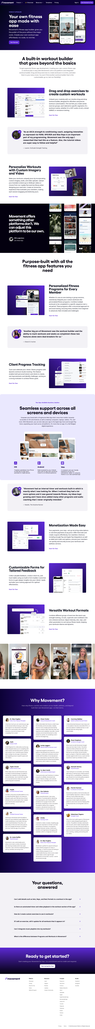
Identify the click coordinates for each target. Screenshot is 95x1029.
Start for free (53, 315)
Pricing (30, 983)
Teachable (62, 992)
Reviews (46, 985)
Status (30, 988)
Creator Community (48, 990)
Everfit (61, 1010)
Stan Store (62, 983)
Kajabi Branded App (64, 997)
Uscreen (61, 1003)
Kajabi (61, 994)
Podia (61, 1015)
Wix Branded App (63, 999)
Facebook (77, 981)
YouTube (77, 985)
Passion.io (62, 981)
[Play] (15, 661)
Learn (45, 981)
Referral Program (33, 990)
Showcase (31, 981)
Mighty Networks (63, 988)
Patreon (61, 1012)
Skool (61, 990)
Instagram (77, 983)
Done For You (32, 985)
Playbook (62, 1006)
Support (46, 983)
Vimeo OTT (62, 1001)
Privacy (60, 1026)
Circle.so (61, 985)
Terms (65, 1026)
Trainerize (62, 1008)
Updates (46, 988)
